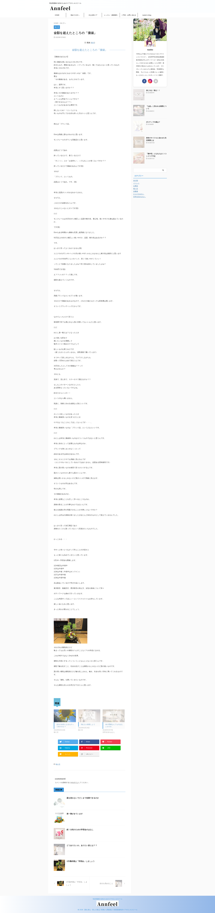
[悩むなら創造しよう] (89, 715)
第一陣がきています (75, 814)
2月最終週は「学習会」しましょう (81, 861)
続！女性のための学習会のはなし (80, 829)
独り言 (58, 764)
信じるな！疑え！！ (153, 90)
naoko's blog (146, 15)
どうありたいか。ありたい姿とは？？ (82, 845)
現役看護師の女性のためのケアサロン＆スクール (107, 899)
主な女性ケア (93, 15)
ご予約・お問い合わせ (128, 15)
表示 (92, 43)
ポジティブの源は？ (153, 122)
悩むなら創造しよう (88, 724)
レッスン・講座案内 (110, 15)
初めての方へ (75, 15)
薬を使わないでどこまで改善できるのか (83, 798)
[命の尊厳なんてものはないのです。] (114, 715)
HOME (57, 15)
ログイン (75, 782)
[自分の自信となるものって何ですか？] (65, 715)
